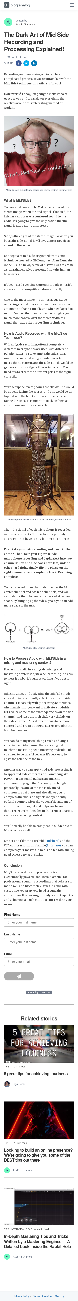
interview (18, 1229)
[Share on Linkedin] (34, 63)
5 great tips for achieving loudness (36, 1073)
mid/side (46, 992)
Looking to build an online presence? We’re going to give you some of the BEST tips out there (38, 1155)
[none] (72, 5)
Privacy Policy (21, 1296)
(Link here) (51, 841)
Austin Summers (25, 24)
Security (59, 1296)
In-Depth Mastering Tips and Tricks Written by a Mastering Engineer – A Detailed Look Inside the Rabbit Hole (37, 1241)
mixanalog (33, 992)
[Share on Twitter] (26, 63)
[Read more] (39, 1044)
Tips (7, 57)
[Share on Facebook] (19, 63)
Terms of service (42, 1296)
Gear (29, 1229)
